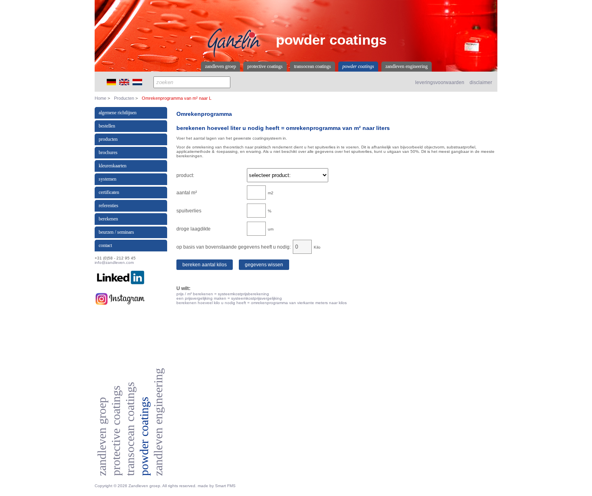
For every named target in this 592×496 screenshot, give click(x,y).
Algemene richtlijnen (118, 112)
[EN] (124, 84)
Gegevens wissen (264, 265)
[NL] (137, 84)
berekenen (108, 219)
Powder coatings (358, 66)
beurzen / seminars (116, 232)
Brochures (108, 152)
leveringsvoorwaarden (439, 82)
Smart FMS (225, 486)
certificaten (109, 192)
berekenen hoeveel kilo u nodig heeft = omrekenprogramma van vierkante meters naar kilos (261, 302)
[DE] (111, 84)
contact (105, 245)
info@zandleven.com (114, 262)
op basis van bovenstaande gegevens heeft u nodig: (233, 247)
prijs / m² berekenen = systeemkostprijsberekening (222, 294)
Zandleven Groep (220, 66)
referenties (108, 205)
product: (185, 175)
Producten (124, 98)
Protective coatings (265, 66)
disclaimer (481, 82)
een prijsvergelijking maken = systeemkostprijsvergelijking (229, 298)
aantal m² (186, 193)
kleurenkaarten (112, 166)
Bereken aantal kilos (204, 265)
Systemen (107, 179)
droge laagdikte (193, 229)
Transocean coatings (312, 66)
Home (100, 98)
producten (108, 139)
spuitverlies (188, 211)
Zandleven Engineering (406, 66)
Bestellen (107, 126)
